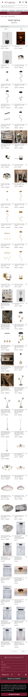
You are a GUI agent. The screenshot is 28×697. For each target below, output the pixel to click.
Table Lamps (19, 10)
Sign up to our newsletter (14, 678)
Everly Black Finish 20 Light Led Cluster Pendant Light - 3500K (6, 105)
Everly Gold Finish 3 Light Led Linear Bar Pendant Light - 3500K (6, 245)
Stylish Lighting (11, 16)
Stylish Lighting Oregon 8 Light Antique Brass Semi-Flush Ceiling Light (19, 454)
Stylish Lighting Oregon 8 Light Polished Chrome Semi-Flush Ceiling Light (6, 476)
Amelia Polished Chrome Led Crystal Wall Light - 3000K (19, 516)
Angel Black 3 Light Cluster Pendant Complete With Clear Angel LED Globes (18, 558)
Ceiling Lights (4, 10)
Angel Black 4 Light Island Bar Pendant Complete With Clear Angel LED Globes (6, 601)
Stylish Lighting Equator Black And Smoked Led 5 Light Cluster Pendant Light (19, 347)
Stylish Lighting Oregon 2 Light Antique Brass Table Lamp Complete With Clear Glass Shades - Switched (19, 389)
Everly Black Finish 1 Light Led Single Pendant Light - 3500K (6, 85)
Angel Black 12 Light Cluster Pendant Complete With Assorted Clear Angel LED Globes (19, 537)
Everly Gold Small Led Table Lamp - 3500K (18, 285)
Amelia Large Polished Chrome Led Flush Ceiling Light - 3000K (6, 516)
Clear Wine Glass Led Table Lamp (5, 65)
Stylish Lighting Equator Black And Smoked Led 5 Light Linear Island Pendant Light (6, 368)
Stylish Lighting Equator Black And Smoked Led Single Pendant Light (19, 367)
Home (2, 16)
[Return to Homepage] (9, 2)
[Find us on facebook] (12, 674)
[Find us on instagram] (19, 674)
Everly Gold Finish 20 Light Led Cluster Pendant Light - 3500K (6, 224)
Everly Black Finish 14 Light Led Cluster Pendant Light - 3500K (19, 85)
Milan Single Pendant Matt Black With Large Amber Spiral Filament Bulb (5, 305)
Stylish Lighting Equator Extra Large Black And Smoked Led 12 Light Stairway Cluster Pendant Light (6, 389)
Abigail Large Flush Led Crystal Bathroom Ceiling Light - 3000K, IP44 (6, 496)
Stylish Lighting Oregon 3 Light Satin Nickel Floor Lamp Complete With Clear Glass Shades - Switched (6, 455)
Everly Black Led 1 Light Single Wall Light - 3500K (6, 165)
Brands (5, 16)
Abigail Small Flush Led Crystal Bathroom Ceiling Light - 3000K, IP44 (19, 496)
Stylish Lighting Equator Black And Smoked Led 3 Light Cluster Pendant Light (19, 326)
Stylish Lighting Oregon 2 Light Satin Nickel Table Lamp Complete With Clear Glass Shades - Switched (19, 411)
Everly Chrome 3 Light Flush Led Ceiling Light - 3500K (5, 184)
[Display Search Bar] (16, 2)
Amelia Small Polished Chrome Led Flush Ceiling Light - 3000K (6, 536)
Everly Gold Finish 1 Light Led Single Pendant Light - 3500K (6, 204)
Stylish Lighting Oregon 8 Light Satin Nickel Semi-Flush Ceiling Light (19, 476)
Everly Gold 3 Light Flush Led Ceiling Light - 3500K (19, 184)
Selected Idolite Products (14, 13)
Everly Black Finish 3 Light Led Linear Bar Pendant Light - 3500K (6, 125)
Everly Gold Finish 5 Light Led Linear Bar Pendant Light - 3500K (6, 265)
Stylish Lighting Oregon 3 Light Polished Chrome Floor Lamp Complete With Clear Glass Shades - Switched (19, 433)
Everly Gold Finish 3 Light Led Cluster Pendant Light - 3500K (19, 224)
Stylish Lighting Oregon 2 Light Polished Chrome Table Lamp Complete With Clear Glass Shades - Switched (6, 411)
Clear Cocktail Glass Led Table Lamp (19, 46)
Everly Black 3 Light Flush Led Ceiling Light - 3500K (19, 65)
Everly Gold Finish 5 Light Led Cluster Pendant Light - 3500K (19, 245)
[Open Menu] (2, 2)
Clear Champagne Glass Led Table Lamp (6, 46)
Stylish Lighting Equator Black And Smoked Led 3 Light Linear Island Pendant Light (6, 347)
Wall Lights (11, 10)
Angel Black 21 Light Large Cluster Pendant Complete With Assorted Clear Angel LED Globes (6, 558)
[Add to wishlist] (13, 46)
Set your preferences (7, 690)
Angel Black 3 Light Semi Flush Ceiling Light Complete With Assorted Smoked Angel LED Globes (19, 579)
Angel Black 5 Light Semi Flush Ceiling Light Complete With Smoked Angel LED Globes (19, 601)
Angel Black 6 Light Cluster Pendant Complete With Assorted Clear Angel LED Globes (6, 622)
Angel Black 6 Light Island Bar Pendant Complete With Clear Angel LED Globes (19, 622)
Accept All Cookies (14, 694)
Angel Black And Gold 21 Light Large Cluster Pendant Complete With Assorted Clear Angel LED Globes (19, 643)
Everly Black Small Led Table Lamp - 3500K (18, 165)
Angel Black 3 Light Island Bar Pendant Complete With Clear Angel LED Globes (6, 579)
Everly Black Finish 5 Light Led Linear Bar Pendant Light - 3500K (6, 145)
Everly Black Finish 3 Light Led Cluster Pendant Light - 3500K (19, 105)
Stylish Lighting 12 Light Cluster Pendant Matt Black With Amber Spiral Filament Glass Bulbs (6, 326)
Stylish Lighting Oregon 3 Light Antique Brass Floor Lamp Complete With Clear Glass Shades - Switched (6, 433)
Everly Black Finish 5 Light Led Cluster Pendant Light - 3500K (19, 125)
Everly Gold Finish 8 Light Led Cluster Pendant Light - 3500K (19, 265)
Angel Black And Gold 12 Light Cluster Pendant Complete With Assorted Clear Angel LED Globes (6, 643)
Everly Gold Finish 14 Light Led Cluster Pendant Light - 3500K (19, 204)
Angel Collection (5, 26)
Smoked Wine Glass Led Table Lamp (19, 304)
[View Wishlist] (22, 2)
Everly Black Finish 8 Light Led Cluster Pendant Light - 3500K (19, 145)
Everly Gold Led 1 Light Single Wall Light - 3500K (6, 285)
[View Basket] (25, 2)
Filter (21, 29)
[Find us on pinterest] (26, 674)
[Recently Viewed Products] (19, 2)
